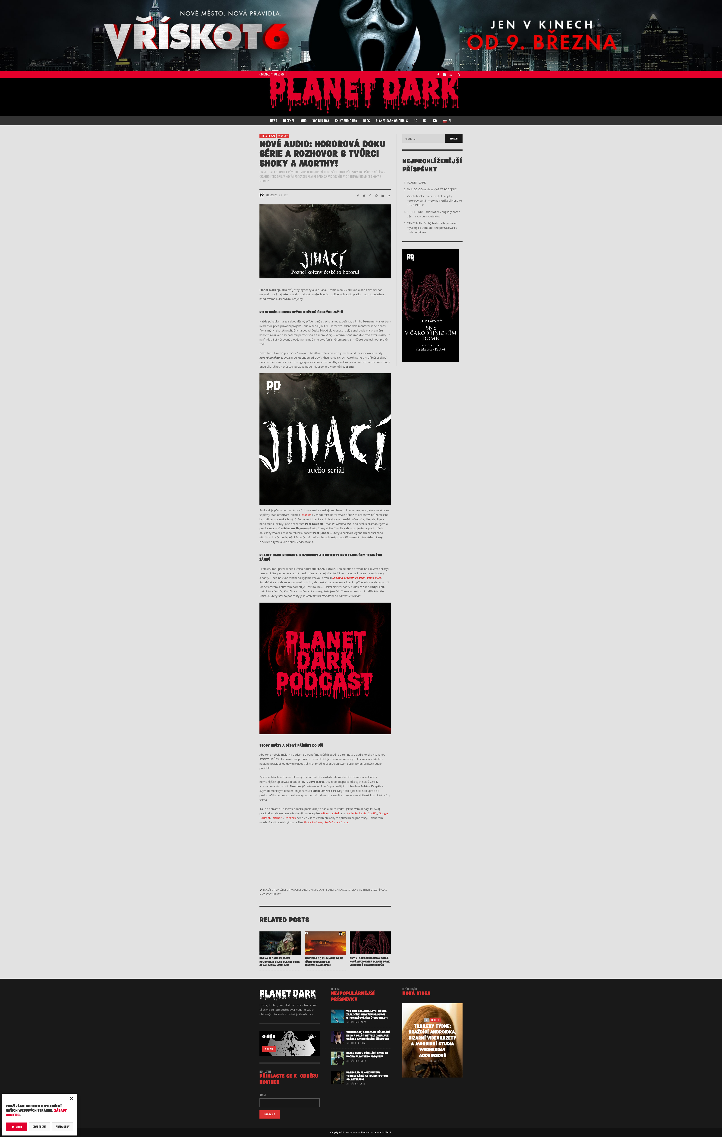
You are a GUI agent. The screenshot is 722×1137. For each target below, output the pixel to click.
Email (307, 564)
